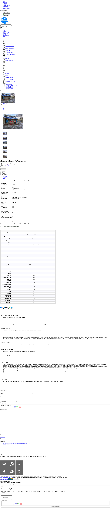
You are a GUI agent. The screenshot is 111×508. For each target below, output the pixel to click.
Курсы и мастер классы (9, 60)
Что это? (7, 165)
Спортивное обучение (9, 77)
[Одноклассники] (2, 307)
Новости (4, 31)
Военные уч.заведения (9, 48)
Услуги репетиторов (9, 79)
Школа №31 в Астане (4, 103)
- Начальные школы (9, 84)
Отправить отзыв (4, 409)
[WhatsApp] (9, 307)
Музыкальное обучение (9, 66)
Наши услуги (5, 445)
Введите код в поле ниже (6, 405)
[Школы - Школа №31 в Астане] (13, 131)
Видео (4, 36)
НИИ (6, 68)
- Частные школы (9, 86)
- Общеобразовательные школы (11, 85)
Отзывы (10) (5, 177)
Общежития (7, 73)
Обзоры (4, 34)
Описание (5, 176)
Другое (6, 56)
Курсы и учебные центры (10, 62)
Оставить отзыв (10, 164)
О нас (4, 447)
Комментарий (3, 401)
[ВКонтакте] (1, 307)
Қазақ (7, 15)
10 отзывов (4, 164)
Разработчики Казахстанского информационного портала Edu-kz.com (16, 443)
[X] (6, 307)
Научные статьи (6, 32)
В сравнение (21, 164)
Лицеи (6, 64)
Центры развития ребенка (10, 81)
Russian (8, 12)
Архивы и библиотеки (9, 46)
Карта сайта (5, 450)
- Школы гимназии (9, 87)
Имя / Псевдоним (3, 390)
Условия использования (7, 448)
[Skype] (11, 307)
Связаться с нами (6, 449)
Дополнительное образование (10, 54)
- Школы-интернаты (9, 88)
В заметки (16, 164)
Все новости (2, 437)
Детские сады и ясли (9, 52)
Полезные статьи (6, 33)
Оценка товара (3, 402)
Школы (6, 83)
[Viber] (7, 307)
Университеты (7, 50)
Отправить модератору (55, 506)
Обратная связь (6, 451)
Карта (4, 178)
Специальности (6, 35)
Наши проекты (6, 446)
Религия (6, 75)
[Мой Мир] (4, 307)
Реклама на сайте (6, 444)
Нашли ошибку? (3, 167)
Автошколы (7, 44)
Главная (4, 30)
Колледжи (7, 58)
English (8, 14)
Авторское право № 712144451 (6, 477)
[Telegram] (12, 307)
